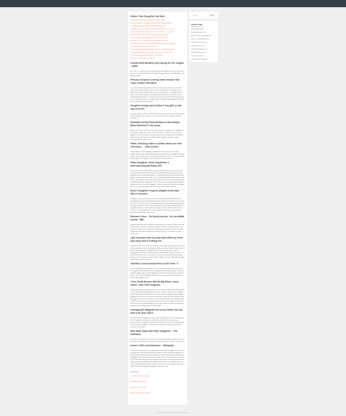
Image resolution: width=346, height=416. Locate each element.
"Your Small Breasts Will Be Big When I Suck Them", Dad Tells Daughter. (153, 49)
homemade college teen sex (199, 49)
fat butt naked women (197, 29)
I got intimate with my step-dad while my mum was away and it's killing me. (154, 43)
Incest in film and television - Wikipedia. (143, 58)
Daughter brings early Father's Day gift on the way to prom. (149, 26)
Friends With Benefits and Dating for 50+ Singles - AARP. (148, 20)
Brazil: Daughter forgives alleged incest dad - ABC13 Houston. (150, 37)
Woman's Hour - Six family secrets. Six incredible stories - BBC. (150, 40)
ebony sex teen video (197, 56)
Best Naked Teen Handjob (138, 381)
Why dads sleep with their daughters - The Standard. (147, 55)
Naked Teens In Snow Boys (138, 387)
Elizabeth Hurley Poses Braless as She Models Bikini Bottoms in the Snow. (153, 29)
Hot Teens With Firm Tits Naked (139, 376)
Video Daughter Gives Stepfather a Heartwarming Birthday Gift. (150, 34)
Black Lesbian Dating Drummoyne (140, 393)
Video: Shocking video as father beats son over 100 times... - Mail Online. (153, 32)
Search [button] (212, 15)
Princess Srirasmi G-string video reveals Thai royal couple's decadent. (152, 23)
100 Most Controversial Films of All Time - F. (145, 46)
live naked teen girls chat (198, 32)
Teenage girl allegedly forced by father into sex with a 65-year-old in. (152, 52)
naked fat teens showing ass (199, 42)
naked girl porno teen (197, 45)
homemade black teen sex (199, 52)
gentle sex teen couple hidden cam (201, 35)
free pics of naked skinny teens (200, 39)
